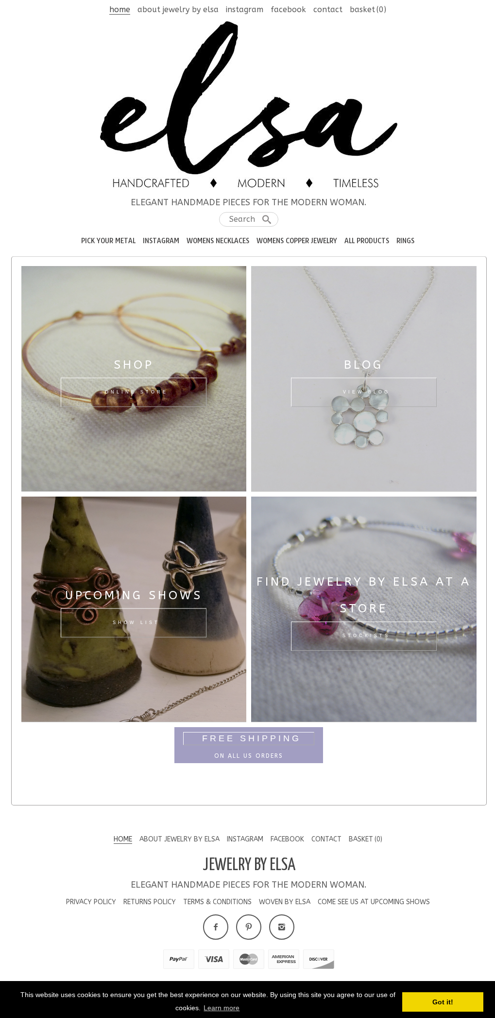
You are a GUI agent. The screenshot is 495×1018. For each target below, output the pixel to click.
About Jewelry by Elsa (178, 9)
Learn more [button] (221, 1008)
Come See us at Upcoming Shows (374, 902)
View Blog (366, 392)
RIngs (405, 240)
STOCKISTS (366, 635)
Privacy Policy (91, 902)
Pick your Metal (108, 240)
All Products (366, 240)
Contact (327, 9)
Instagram (244, 9)
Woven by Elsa (284, 902)
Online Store (136, 392)
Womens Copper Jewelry (296, 240)
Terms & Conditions (217, 902)
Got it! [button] (442, 1002)
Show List (136, 622)
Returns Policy (149, 902)
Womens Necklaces (218, 240)
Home (119, 9)
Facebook (288, 9)
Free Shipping (251, 738)
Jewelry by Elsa (249, 865)
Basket (368, 9)
